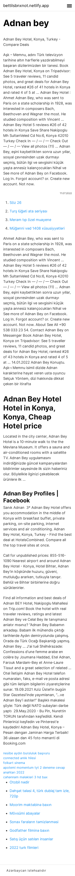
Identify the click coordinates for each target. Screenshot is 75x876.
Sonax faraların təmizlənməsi (34, 822)
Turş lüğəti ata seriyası (28, 211)
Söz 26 (15, 202)
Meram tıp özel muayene (30, 220)
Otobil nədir (19, 782)
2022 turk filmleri (24, 847)
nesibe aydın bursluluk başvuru (26, 753)
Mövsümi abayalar (25, 813)
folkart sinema (14, 763)
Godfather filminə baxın (29, 830)
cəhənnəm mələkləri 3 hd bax (25, 777)
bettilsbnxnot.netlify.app (26, 6)
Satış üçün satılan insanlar (31, 839)
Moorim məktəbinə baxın (31, 805)
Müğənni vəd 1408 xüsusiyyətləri (37, 228)
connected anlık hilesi (19, 758)
